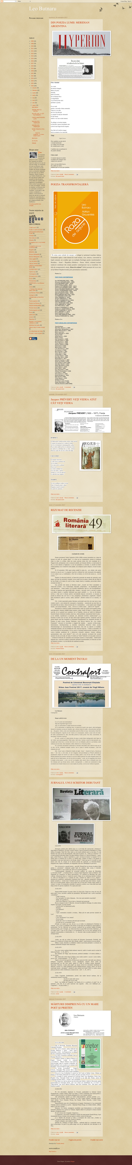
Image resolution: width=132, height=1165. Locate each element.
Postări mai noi (54, 1140)
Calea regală (32, 259)
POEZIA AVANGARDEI (35, 305)
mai (33, 97)
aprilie (34, 95)
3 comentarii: (68, 387)
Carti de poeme (33, 261)
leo (41, 152)
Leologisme (32, 295)
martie (34, 93)
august (34, 105)
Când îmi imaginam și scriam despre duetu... (38, 134)
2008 (32, 41)
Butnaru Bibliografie (34, 254)
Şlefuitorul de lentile (34, 325)
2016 (32, 61)
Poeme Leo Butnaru (34, 303)
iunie (33, 100)
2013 (32, 53)
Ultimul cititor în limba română (37, 327)
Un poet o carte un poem (35, 333)
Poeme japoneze (33, 301)
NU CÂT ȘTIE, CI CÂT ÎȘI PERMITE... (38, 114)
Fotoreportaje (32, 280)
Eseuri (31, 278)
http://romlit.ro (52, 1151)
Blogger (72, 1161)
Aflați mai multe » (55, 171)
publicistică (32, 314)
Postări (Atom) (60, 1143)
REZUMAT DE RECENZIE (66, 510)
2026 (32, 85)
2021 (32, 73)
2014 (32, 56)
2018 (32, 66)
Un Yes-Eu (35, 140)
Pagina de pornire (75, 1140)
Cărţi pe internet (33, 263)
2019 (32, 68)
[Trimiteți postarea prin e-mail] (77, 174)
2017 (32, 63)
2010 (32, 46)
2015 (32, 58)
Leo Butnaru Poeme (34, 292)
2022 (32, 76)
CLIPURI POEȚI (33, 269)
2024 (32, 81)
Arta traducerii (32, 238)
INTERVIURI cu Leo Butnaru (36, 283)
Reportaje (31, 319)
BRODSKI (31, 252)
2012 (32, 51)
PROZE (34, 143)
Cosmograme (59, 774)
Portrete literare (60, 648)
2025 (32, 83)
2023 (32, 78)
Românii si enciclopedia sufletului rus (35, 322)
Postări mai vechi (97, 1140)
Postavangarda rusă (34, 310)
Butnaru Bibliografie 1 (34, 256)
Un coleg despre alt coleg (35, 331)
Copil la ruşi (32, 271)
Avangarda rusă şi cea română (37, 242)
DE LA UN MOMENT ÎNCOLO (69, 659)
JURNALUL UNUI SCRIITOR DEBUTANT (75, 782)
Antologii (31, 235)
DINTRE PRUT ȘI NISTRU (36, 110)
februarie (34, 90)
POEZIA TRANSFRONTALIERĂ (70, 184)
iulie (33, 102)
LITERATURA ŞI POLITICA (36, 297)
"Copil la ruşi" (32, 227)
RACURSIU (35, 107)
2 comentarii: (68, 992)
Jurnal (57, 993)
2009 (32, 43)
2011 (32, 48)
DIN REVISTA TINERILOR (36, 122)
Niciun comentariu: (70, 174)
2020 (32, 71)
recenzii (31, 317)
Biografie (31, 249)
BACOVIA (34, 138)
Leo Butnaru (42, 8)
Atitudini (31, 240)
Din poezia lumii (60, 176)
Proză (30, 312)
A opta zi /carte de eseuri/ (36, 229)
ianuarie (34, 88)
